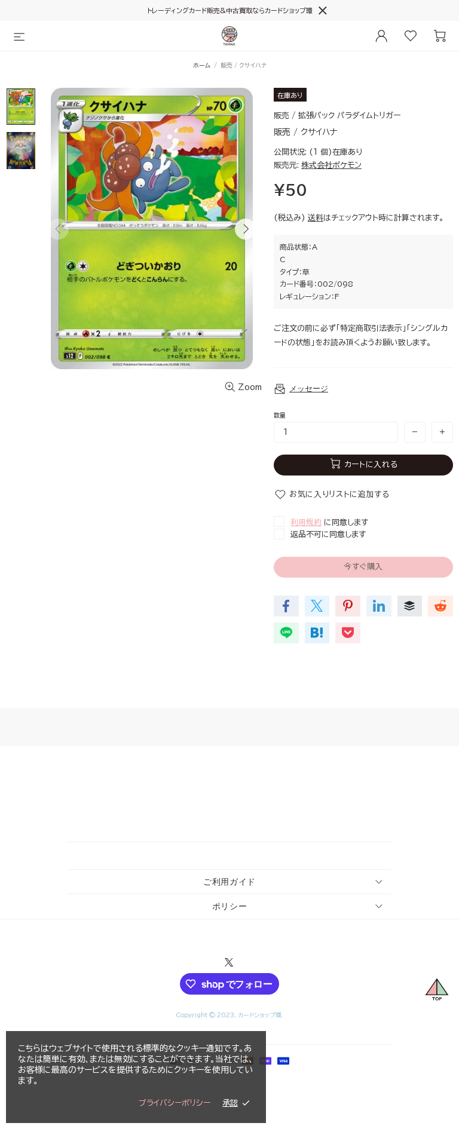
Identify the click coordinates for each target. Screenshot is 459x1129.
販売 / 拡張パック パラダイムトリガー (337, 115)
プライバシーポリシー (174, 1103)
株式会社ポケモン (331, 165)
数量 (280, 415)
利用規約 (306, 522)
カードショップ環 (229, 35)
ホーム (201, 65)
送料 (315, 218)
